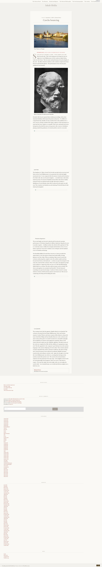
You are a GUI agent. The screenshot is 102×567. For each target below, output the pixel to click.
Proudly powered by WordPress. (8, 565)
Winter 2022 (6, 472)
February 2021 (6, 541)
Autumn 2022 (6, 421)
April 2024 (5, 510)
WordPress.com (26, 565)
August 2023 (6, 518)
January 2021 (6, 542)
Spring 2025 (6, 448)
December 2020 (6, 544)
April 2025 (5, 498)
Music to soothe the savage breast (14, 400)
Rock (4, 441)
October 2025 (6, 491)
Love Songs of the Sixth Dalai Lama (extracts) (13, 401)
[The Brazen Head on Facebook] (97, 565)
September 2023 (6, 517)
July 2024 (5, 507)
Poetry (5, 436)
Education (5, 429)
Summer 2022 (6, 453)
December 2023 (6, 514)
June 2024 (5, 509)
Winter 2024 (6, 475)
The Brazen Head (37, 1)
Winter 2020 (6, 469)
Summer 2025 (6, 457)
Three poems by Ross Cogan (8, 390)
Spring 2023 (6, 445)
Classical (5, 428)
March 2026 (6, 487)
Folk (4, 434)
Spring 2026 (6, 449)
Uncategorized (6, 467)
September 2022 (6, 530)
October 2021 (6, 538)
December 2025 (6, 490)
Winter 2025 (6, 476)
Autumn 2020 (6, 418)
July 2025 (5, 495)
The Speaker (94, 1)
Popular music (6, 437)
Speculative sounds (7, 386)
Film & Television (7, 433)
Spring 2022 (6, 444)
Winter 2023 (6, 473)
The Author (87, 1)
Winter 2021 (6, 471)
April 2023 (5, 522)
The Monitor (45, 1)
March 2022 (6, 534)
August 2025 (6, 494)
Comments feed (6, 556)
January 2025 (6, 502)
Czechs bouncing (51, 20)
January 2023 (6, 526)
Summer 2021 (6, 452)
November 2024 (6, 503)
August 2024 (6, 506)
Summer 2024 (6, 456)
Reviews (5, 440)
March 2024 (6, 511)
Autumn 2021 (6, 420)
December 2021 (6, 537)
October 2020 (6, 545)
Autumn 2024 (6, 424)
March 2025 (6, 499)
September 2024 (6, 505)
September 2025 (6, 493)
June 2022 (5, 533)
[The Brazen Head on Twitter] (99, 565)
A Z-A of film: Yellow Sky (8, 387)
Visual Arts (5, 468)
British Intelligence (53, 1)
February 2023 (6, 525)
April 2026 (5, 486)
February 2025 (6, 501)
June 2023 (5, 521)
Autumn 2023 (6, 422)
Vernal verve (11, 404)
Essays (5, 430)
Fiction (5, 432)
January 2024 (6, 513)
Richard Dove (58, 17)
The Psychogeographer (77, 1)
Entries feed (6, 555)
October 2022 (6, 529)
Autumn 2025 (6, 425)
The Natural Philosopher (65, 1)
